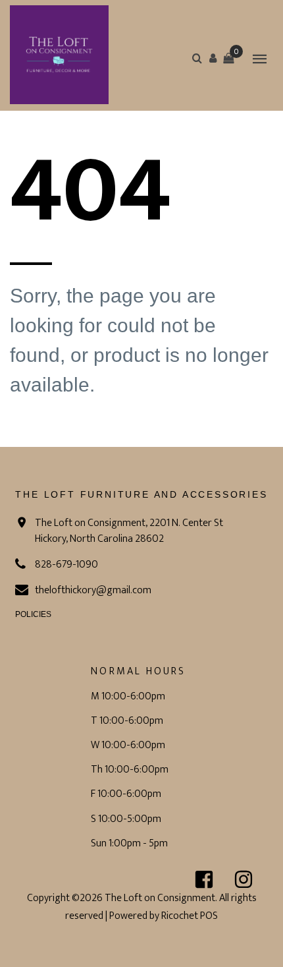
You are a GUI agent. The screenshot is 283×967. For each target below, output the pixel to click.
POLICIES (33, 614)
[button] (212, 58)
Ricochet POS (189, 916)
